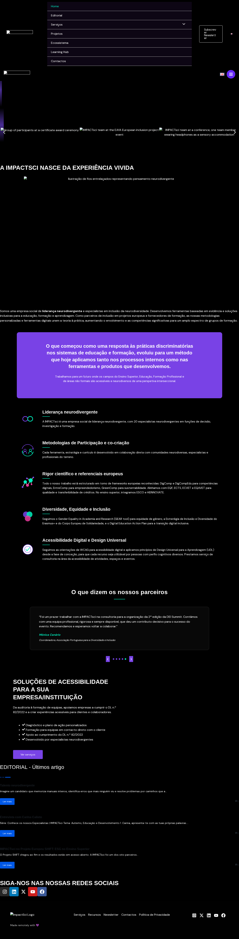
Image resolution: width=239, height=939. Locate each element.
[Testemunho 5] (125, 659)
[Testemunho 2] (116, 659)
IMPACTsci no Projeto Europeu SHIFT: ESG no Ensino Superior (44, 849)
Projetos (57, 34)
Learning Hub (60, 52)
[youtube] (216, 915)
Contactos (58, 61)
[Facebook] (223, 915)
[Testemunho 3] (119, 659)
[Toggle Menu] (183, 24)
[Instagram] (194, 915)
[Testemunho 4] (122, 659)
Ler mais (7, 801)
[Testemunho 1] (113, 659)
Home (55, 6)
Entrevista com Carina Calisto (21, 817)
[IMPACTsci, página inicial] (20, 34)
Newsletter (111, 915)
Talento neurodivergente (17, 785)
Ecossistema (59, 43)
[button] (211, 34)
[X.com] (201, 915)
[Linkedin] (209, 915)
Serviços (57, 24)
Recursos (94, 915)
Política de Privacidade (154, 915)
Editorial (56, 15)
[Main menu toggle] (231, 74)
